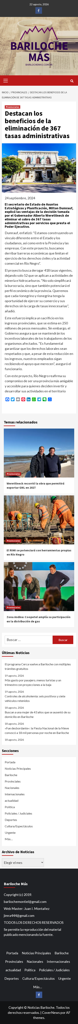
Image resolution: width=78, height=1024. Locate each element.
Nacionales (12, 787)
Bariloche (11, 775)
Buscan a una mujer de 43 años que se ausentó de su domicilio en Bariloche (37, 714)
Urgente (10, 832)
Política (10, 807)
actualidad (11, 800)
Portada (10, 762)
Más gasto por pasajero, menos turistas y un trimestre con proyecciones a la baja (33, 682)
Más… (9, 839)
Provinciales (12, 106)
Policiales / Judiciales (18, 813)
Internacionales (15, 794)
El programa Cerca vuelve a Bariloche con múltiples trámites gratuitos (38, 666)
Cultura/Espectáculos (19, 826)
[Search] (71, 81)
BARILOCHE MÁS (39, 51)
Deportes (11, 819)
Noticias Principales (18, 768)
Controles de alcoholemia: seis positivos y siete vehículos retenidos (35, 698)
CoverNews (51, 1012)
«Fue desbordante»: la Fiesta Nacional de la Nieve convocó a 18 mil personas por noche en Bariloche (37, 730)
